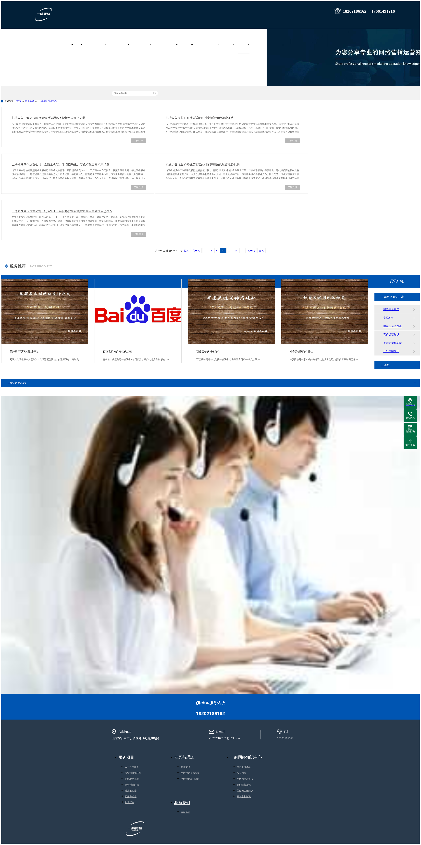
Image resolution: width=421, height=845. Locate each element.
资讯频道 (243, 44)
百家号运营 (130, 796)
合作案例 (228, 44)
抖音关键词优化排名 (301, 351)
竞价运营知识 (391, 334)
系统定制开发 (132, 779)
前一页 (196, 250)
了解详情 (138, 141)
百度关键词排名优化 (208, 351)
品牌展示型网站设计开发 (24, 351)
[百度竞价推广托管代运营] (138, 311)
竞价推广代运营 (120, 44)
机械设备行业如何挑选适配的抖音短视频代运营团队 (200, 118)
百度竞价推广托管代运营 (117, 351)
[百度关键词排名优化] (231, 311)
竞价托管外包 (132, 785)
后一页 (251, 250)
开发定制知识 (391, 351)
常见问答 (388, 317)
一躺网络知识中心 (47, 101)
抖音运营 (129, 802)
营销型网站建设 (96, 44)
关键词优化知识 (392, 343)
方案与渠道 (184, 757)
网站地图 (185, 812)
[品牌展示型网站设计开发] (44, 311)
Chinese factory (17, 382)
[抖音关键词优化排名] (324, 311)
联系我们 (259, 44)
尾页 (261, 250)
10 (223, 250)
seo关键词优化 (142, 44)
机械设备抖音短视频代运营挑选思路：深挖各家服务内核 (49, 118)
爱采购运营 (130, 790)
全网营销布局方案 (190, 773)
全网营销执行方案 (166, 44)
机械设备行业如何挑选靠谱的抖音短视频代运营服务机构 (203, 164)
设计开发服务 (132, 767)
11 (229, 250)
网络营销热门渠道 (190, 779)
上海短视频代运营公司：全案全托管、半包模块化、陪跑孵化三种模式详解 (60, 164)
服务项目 (187, 44)
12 (236, 250)
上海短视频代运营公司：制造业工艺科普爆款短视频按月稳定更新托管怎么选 (62, 211)
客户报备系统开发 (208, 44)
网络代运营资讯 (392, 326)
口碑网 (385, 365)
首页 (80, 44)
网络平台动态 (391, 309)
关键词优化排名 (133, 773)
